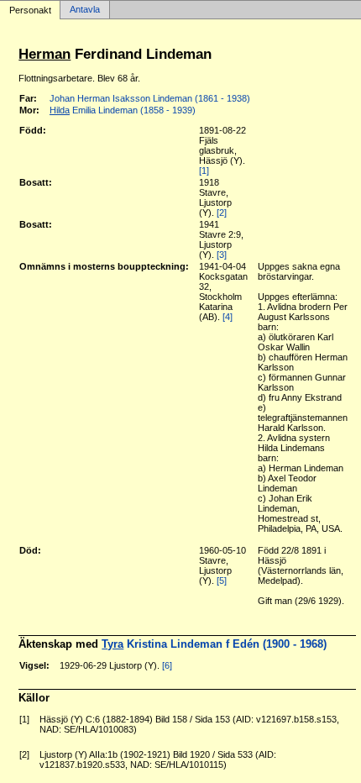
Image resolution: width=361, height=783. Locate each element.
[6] (167, 665)
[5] (222, 580)
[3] (222, 255)
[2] (222, 213)
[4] (227, 317)
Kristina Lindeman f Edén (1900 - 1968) (214, 644)
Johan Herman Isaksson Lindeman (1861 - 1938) (150, 98)
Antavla (85, 10)
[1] (204, 171)
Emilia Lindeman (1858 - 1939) (123, 110)
